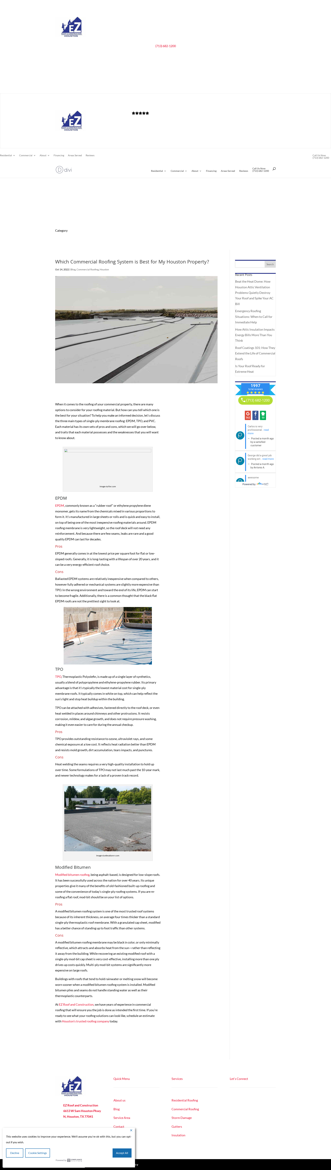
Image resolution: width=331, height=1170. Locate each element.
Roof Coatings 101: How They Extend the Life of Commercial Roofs (255, 353)
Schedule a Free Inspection (165, 59)
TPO (58, 676)
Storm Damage (182, 1118)
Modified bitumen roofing (72, 875)
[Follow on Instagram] (246, 1101)
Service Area (121, 1118)
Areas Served (193, 87)
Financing (177, 87)
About (161, 87)
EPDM (59, 505)
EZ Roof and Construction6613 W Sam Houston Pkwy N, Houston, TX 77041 (82, 1110)
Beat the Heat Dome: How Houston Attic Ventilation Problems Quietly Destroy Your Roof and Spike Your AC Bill (254, 293)
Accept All (122, 1152)
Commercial (144, 87)
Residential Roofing (185, 1100)
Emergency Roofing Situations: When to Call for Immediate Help (253, 316)
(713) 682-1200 (165, 46)
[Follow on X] (239, 1101)
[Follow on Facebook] (232, 1101)
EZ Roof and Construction (76, 1004)
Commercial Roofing (88, 269)
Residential (124, 87)
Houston (104, 269)
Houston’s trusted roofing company (85, 1021)
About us (119, 1100)
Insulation (178, 1135)
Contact (118, 1126)
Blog (73, 269)
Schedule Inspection (248, 1115)
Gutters (177, 1126)
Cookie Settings (37, 1152)
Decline (14, 1152)
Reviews (208, 87)
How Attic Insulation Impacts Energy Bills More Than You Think (255, 335)
